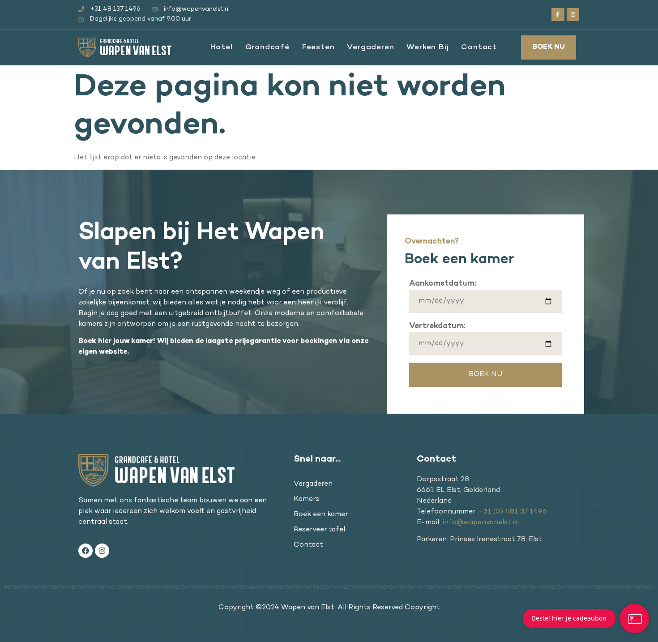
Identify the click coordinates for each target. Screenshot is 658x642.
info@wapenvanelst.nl (480, 522)
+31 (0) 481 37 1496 (513, 512)
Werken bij (427, 47)
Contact (479, 47)
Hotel (221, 47)
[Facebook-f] (557, 14)
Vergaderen (370, 47)
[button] (548, 47)
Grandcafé (267, 47)
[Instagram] (573, 14)
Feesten (318, 47)
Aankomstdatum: (442, 283)
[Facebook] (85, 551)
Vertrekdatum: (437, 326)
